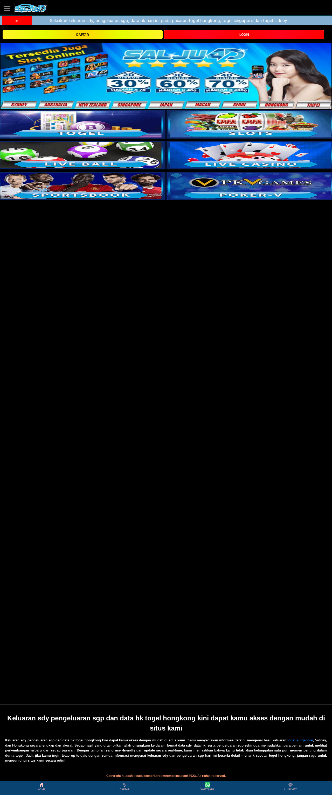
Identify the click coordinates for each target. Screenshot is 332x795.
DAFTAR (82, 35)
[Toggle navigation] (7, 8)
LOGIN (244, 35)
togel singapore (300, 740)
